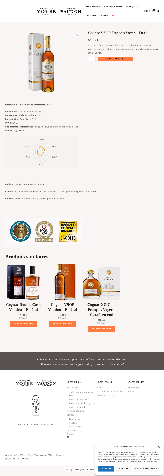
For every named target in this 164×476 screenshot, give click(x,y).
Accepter (106, 469)
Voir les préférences (147, 469)
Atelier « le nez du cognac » (82, 403)
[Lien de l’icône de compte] (158, 11)
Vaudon (73, 422)
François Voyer (76, 419)
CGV (99, 387)
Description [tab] (11, 104)
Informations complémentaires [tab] (35, 104)
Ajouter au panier (115, 59)
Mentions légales (105, 395)
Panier (131, 391)
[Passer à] (113, 15)
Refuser (123, 469)
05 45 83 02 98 (46, 424)
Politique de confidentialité (110, 391)
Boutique (130, 6)
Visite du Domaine (113, 6)
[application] (99, 6)
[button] (159, 446)
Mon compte (134, 387)
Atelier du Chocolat (78, 399)
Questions (91, 15)
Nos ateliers (92, 6)
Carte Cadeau (75, 426)
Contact (104, 15)
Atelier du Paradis (77, 407)
